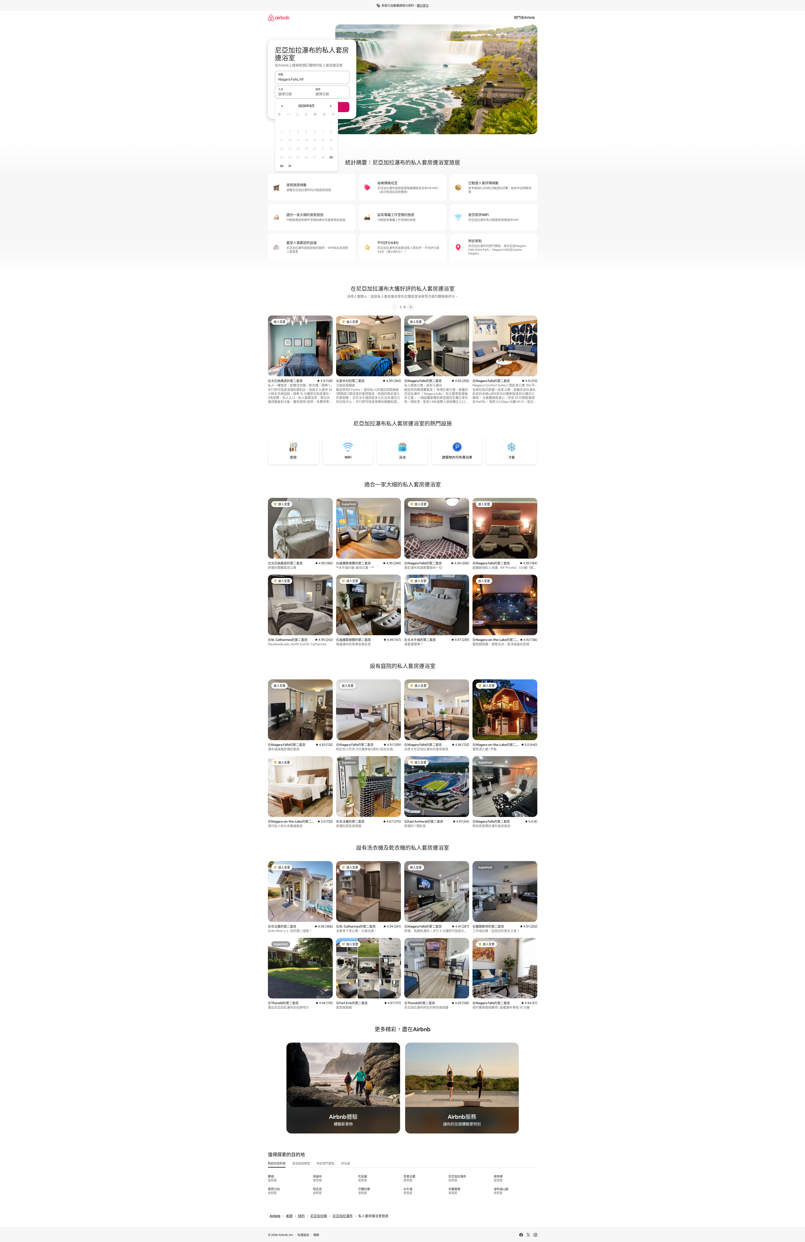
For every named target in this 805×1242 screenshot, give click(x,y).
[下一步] (410, 307)
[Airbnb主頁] (278, 17)
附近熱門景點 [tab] (325, 1163)
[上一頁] (394, 307)
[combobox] (312, 79)
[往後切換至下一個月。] (330, 106)
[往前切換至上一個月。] (282, 106)
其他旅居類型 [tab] (301, 1163)
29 (331, 157)
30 (281, 166)
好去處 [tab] (345, 1163)
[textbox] (293, 94)
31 (289, 166)
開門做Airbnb (524, 17)
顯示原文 (423, 5)
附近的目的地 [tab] (277, 1163)
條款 (316, 1235)
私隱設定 (303, 1235)
